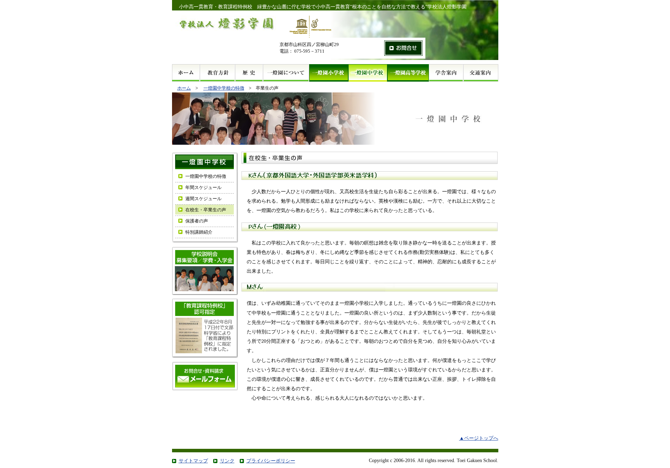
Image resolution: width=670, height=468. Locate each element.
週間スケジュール (203, 198)
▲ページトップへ (478, 438)
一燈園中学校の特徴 (223, 88)
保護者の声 (196, 221)
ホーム (184, 88)
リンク (227, 460)
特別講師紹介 (199, 232)
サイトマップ (193, 460)
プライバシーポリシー (270, 460)
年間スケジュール (203, 187)
